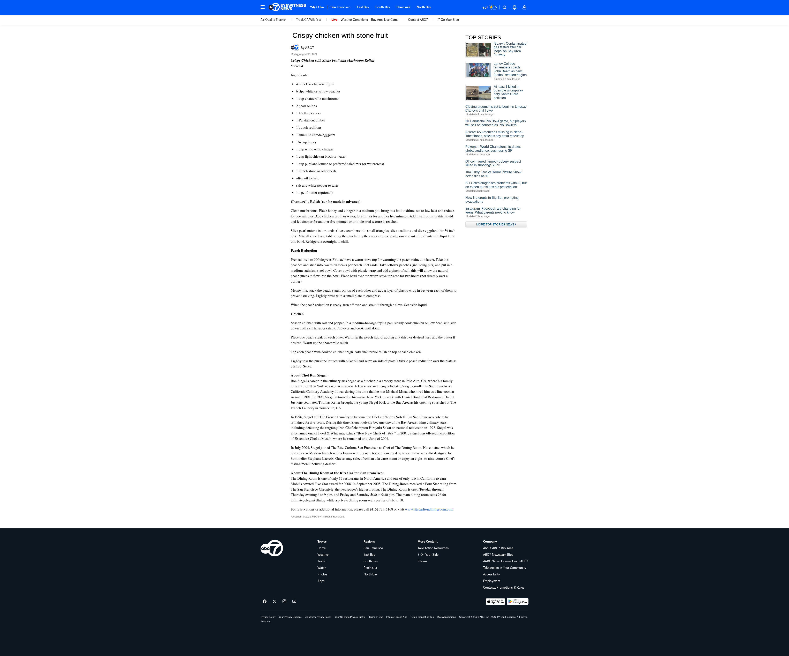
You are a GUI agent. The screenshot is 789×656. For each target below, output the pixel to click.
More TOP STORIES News (495, 224)
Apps (320, 581)
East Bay (363, 7)
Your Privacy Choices (290, 617)
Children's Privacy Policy (318, 617)
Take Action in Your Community (504, 567)
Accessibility (491, 574)
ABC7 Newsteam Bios (498, 554)
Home (321, 548)
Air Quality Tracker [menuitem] (273, 20)
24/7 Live (317, 7)
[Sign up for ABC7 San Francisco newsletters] (294, 601)
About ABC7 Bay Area (498, 548)
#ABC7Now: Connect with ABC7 (505, 561)
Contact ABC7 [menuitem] (418, 20)
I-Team (422, 561)
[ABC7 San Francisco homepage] (287, 7)
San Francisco (340, 7)
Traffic (321, 561)
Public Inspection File (422, 617)
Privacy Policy (268, 617)
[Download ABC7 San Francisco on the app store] (495, 601)
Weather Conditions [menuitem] (354, 20)
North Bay (424, 7)
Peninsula (403, 7)
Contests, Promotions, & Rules (503, 587)
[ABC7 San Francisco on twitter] (274, 601)
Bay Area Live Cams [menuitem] (384, 20)
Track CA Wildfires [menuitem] (308, 20)
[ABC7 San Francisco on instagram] (284, 601)
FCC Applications (446, 617)
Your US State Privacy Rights (350, 617)
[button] (262, 7)
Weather (323, 554)
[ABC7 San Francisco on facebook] (265, 601)
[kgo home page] (272, 548)
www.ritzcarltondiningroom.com (429, 509)
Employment (491, 581)
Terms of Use (376, 617)
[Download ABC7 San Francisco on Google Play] (517, 601)
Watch (321, 567)
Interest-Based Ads (396, 617)
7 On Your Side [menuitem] (448, 20)
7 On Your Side (428, 554)
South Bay (382, 7)
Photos (322, 574)
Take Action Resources (433, 548)
